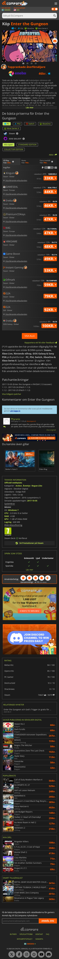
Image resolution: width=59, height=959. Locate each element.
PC (8, 123)
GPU (6, 519)
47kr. (49, 219)
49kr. (49, 258)
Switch (31, 123)
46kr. (49, 205)
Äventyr (26, 485)
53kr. (49, 270)
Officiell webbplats (13, 482)
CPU (6, 513)
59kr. (49, 284)
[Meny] (55, 3)
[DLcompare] (30, 929)
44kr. (49, 191)
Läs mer (29, 107)
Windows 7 (13, 510)
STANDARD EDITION (27, 144)
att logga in (15, 411)
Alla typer (8, 144)
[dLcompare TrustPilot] (33, 954)
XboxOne (46, 123)
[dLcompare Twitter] (11, 954)
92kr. (49, 309)
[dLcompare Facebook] (18, 954)
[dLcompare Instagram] (25, 954)
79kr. (49, 296)
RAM (6, 516)
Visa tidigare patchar (11, 394)
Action (19, 485)
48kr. (49, 246)
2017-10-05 (32, 500)
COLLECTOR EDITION (13, 149)
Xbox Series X (13, 128)
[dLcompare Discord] (48, 954)
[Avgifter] (48, 167)
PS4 (18, 123)
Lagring (7, 522)
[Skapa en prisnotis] (55, 41)
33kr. (49, 178)
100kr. (48, 325)
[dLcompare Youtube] (40, 954)
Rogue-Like (37, 485)
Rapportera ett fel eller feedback (40, 342)
